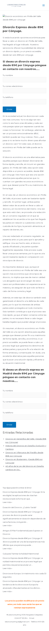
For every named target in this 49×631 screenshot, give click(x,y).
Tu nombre (8, 75)
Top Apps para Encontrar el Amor (17, 488)
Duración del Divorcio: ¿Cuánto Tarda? (19, 507)
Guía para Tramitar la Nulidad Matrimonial (21, 554)
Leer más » (7, 502)
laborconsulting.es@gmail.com (17, 622)
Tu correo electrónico (13, 86)
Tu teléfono (8, 97)
